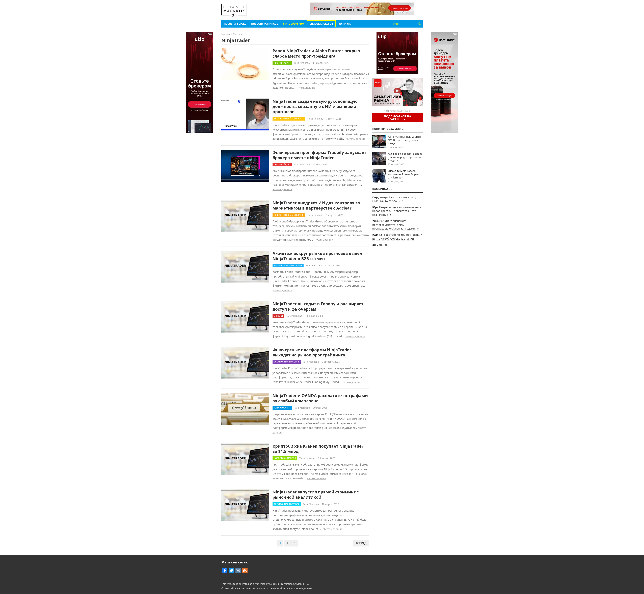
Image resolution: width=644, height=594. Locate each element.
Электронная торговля (287, 361)
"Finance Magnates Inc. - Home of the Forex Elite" (258, 588)
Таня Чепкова (302, 62)
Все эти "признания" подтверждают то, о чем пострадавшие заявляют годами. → (395, 224)
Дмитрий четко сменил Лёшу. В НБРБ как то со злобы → (395, 199)
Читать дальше (305, 87)
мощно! (382, 245)
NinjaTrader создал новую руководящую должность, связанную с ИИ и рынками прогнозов (315, 106)
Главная (225, 33)
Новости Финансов (264, 23)
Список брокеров (321, 23)
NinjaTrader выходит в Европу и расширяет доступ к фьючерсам (318, 306)
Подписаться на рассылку (397, 118)
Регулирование (282, 407)
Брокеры (278, 315)
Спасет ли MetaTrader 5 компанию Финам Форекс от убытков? (404, 174)
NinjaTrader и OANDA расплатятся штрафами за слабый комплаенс (320, 398)
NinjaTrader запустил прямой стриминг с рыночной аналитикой (316, 494)
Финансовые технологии (288, 265)
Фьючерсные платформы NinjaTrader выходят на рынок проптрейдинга (312, 352)
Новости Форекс (235, 23)
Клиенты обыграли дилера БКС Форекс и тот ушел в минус (404, 140)
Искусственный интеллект (289, 118)
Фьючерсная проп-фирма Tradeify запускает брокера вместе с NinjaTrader (319, 155)
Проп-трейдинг (282, 62)
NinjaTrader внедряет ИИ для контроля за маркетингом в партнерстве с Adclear (316, 205)
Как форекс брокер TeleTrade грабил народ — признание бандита (405, 157)
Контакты (345, 23)
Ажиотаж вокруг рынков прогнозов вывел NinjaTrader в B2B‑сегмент (317, 255)
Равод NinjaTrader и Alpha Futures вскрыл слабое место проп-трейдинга (316, 53)
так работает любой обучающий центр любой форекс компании (397, 236)
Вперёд (361, 543)
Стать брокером (293, 23)
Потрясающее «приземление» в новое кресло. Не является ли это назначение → (396, 211)
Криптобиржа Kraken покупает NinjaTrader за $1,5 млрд (318, 448)
